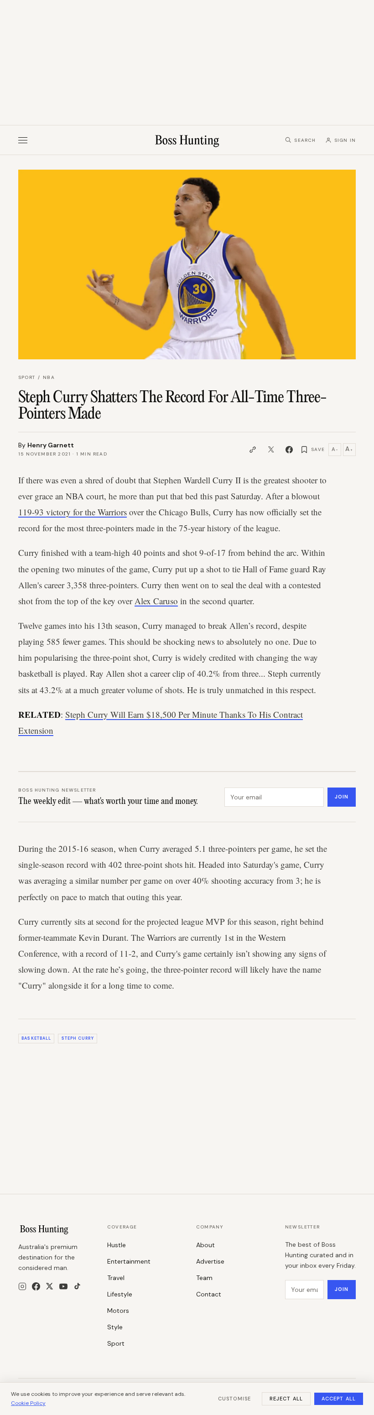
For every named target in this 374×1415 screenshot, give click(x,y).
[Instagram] (22, 1286)
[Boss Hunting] (187, 140)
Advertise (210, 1261)
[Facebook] (36, 1286)
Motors (118, 1310)
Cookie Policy (28, 1403)
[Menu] (22, 140)
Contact (208, 1294)
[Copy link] (252, 449)
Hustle (116, 1245)
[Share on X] (271, 449)
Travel (116, 1278)
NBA (49, 377)
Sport (26, 377)
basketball (36, 1038)
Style (115, 1327)
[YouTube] (63, 1286)
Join (341, 796)
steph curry (78, 1038)
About (205, 1245)
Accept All (339, 1398)
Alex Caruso (156, 600)
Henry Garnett (50, 445)
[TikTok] (77, 1286)
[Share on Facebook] (289, 449)
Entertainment (129, 1261)
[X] (49, 1286)
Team (204, 1278)
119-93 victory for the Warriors (72, 512)
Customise (234, 1398)
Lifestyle (119, 1294)
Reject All (286, 1398)
